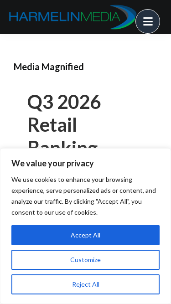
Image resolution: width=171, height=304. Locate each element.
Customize (85, 259)
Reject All (85, 284)
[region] (85, 226)
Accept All (85, 235)
